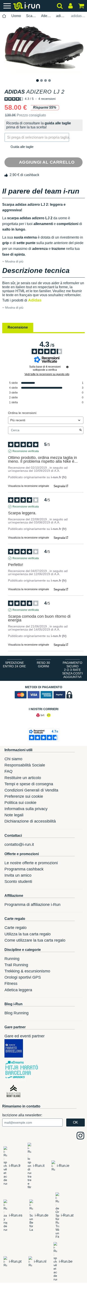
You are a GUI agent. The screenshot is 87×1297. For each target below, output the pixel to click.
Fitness (10, 983)
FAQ (8, 771)
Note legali (13, 815)
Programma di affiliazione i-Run (32, 904)
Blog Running (16, 1013)
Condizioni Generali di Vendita (31, 790)
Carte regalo (15, 927)
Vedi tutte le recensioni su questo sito (47, 374)
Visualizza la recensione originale (28, 486)
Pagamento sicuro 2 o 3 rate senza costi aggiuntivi (72, 670)
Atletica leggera (46, 16)
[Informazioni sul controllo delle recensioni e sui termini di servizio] (67, 367)
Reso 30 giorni (43, 664)
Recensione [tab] (18, 327)
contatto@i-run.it (19, 844)
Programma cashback (24, 869)
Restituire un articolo (22, 778)
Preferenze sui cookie (23, 796)
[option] (43, 49)
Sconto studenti (18, 881)
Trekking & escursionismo (27, 971)
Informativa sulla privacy (26, 809)
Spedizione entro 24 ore (14, 664)
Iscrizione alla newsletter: (22, 1115)
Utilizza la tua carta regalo (27, 934)
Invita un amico (17, 875)
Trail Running (16, 965)
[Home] (4, 16)
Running (11, 958)
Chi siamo (13, 759)
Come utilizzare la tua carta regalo (34, 940)
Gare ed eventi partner (24, 1036)
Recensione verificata (25, 451)
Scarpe (31, 16)
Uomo (16, 16)
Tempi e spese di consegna (28, 784)
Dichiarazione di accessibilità (30, 821)
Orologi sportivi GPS (22, 977)
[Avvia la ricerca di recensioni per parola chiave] (80, 430)
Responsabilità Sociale (24, 765)
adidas (61, 16)
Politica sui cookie (20, 802)
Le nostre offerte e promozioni (31, 863)
